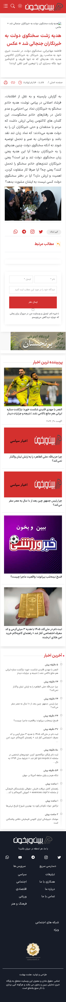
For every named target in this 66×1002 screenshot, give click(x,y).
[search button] (13, 6)
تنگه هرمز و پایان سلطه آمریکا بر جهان (40, 775)
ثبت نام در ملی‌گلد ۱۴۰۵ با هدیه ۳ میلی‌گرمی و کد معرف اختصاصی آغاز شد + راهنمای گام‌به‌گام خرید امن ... (32, 737)
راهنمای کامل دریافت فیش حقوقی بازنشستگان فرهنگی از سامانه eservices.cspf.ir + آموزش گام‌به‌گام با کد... (32, 790)
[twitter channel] (59, 857)
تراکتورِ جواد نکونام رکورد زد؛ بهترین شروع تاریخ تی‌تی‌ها (32, 806)
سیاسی (22, 874)
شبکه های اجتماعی (47, 922)
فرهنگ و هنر (19, 904)
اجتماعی (21, 882)
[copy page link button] (13, 82)
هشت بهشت (25, 975)
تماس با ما (48, 896)
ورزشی (23, 896)
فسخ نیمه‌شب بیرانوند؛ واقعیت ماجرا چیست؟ (36, 577)
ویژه (56, 930)
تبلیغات (50, 874)
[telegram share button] (24, 232)
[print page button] (5, 82)
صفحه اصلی (56, 82)
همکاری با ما (47, 882)
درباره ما (50, 889)
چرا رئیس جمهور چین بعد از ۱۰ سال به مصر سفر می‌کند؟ (35, 503)
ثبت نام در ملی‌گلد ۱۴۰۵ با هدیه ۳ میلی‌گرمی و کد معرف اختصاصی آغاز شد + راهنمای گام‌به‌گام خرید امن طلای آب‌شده (33, 633)
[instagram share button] (32, 232)
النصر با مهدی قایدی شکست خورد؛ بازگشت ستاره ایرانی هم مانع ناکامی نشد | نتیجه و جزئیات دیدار (34, 412)
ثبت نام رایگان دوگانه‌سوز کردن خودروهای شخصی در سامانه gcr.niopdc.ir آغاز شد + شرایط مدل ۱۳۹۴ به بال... (33, 758)
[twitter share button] (41, 232)
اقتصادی (21, 889)
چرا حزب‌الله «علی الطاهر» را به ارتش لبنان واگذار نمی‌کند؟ (35, 459)
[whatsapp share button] (15, 232)
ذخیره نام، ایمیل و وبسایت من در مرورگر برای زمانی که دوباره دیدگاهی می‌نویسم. (34, 315)
